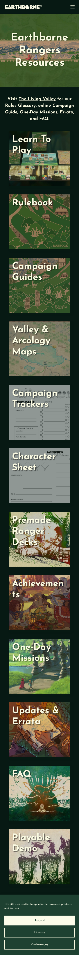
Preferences (39, 944)
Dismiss (39, 932)
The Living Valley (37, 99)
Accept (39, 920)
